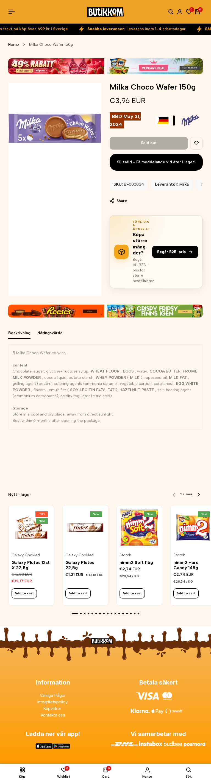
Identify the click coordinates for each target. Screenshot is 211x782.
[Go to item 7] (100, 613)
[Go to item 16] (134, 613)
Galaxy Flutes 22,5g (79, 565)
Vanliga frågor (53, 695)
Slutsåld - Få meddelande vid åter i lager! (156, 162)
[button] (196, 143)
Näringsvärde (50, 333)
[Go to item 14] (127, 613)
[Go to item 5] (92, 613)
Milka (184, 184)
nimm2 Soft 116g (136, 562)
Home (13, 44)
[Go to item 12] (119, 613)
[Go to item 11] (115, 613)
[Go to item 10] (111, 613)
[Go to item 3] (84, 613)
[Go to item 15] (131, 613)
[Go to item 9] (108, 613)
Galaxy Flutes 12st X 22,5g (31, 565)
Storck (125, 555)
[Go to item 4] (88, 613)
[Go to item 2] (81, 613)
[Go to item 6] (96, 613)
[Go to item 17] (138, 613)
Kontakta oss (53, 715)
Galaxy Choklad (26, 555)
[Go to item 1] (75, 613)
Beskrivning (19, 333)
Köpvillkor (52, 708)
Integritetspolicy (53, 701)
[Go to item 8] (104, 613)
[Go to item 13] (123, 613)
